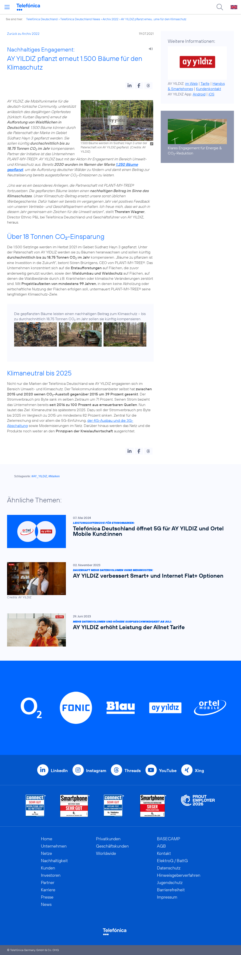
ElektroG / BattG (172, 860)
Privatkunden (108, 838)
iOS (211, 94)
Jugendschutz (170, 882)
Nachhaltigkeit (54, 860)
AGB (161, 846)
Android (199, 94)
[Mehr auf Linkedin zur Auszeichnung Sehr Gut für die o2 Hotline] (114, 806)
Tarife (205, 83)
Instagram (96, 770)
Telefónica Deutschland (42, 19)
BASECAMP (168, 838)
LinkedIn (59, 770)
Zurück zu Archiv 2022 (23, 34)
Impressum (167, 897)
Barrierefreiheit (171, 889)
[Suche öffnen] (220, 7)
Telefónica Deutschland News (80, 19)
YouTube (168, 770)
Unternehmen (54, 846)
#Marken (54, 476)
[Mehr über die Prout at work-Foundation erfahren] (198, 806)
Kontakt (164, 853)
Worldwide (106, 853)
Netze (46, 853)
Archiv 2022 (110, 19)
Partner (47, 882)
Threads (133, 770)
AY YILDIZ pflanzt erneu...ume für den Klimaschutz (153, 19)
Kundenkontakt (208, 88)
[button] (129, 85)
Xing (199, 770)
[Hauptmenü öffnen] (7, 7)
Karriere (48, 889)
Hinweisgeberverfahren (178, 875)
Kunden (48, 868)
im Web (191, 83)
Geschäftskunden (112, 846)
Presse (47, 897)
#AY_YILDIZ (39, 476)
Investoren (50, 875)
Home (46, 838)
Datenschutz (169, 868)
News (46, 904)
